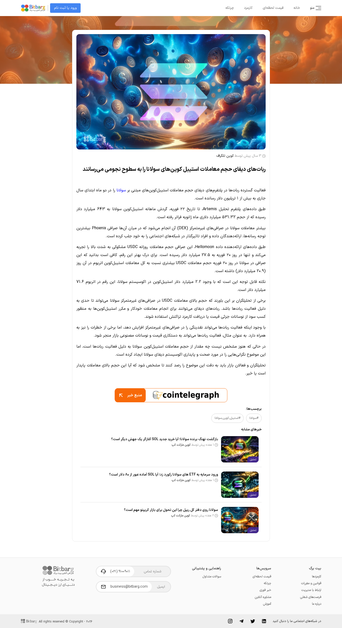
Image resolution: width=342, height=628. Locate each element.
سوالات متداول (212, 576)
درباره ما (316, 603)
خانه (296, 8)
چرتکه (229, 8)
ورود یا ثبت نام (65, 8)
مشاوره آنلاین (263, 597)
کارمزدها (316, 576)
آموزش (267, 603)
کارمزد (248, 8)
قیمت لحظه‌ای (273, 8)
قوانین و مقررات (311, 583)
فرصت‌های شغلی (310, 597)
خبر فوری (265, 590)
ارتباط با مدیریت (311, 590)
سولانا (121, 190)
